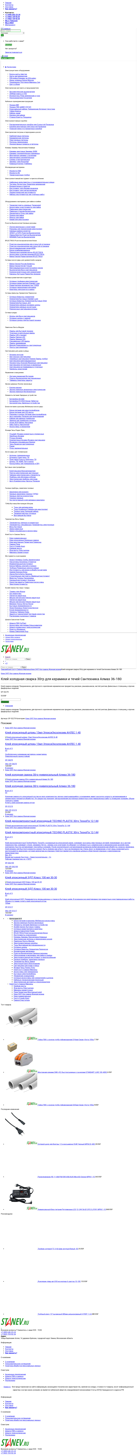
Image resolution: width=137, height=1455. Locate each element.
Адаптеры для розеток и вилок (21, 289)
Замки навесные (16, 529)
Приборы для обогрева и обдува (22, 477)
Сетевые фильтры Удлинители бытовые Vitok (28, 301)
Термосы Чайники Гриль (19, 612)
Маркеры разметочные (18, 552)
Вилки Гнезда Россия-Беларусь (22, 264)
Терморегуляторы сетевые (25, 513)
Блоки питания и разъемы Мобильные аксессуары (34, 921)
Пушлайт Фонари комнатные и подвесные (26, 434)
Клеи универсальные (18, 538)
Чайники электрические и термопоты (24, 475)
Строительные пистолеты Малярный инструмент (29, 576)
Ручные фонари (15, 438)
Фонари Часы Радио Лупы (24, 968)
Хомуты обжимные (17, 629)
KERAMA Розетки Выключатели (22, 237)
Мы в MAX (9, 23)
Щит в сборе (14, 84)
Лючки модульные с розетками (22, 227)
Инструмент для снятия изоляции (23, 190)
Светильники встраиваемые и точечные (26, 367)
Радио (11, 446)
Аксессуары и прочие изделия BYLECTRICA (26, 254)
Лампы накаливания (17, 343)
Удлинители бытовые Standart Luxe (23, 299)
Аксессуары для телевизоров (26, 972)
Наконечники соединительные (21, 158)
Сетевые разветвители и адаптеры (28, 929)
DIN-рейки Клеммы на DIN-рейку (22, 78)
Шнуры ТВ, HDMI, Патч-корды (21, 462)
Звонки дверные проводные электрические (27, 390)
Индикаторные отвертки (19, 186)
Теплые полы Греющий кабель (26, 511)
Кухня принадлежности (18, 610)
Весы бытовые (15, 527)
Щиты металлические (18, 76)
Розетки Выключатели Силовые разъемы (31, 953)
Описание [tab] (9, 706)
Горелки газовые (16, 498)
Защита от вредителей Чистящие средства (27, 614)
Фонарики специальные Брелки (22, 442)
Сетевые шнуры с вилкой (19, 318)
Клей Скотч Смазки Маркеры (19, 669)
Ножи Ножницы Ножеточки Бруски (23, 608)
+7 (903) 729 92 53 (12, 17)
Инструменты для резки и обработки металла (28, 570)
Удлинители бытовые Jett (20, 303)
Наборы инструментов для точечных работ (27, 194)
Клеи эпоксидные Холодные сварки (24, 540)
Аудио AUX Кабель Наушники (21, 423)
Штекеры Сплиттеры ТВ (19, 457)
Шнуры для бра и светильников (22, 316)
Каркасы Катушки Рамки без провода (24, 274)
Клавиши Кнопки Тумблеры (20, 164)
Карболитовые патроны (19, 136)
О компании (10, 1362)
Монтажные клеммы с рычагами (22, 155)
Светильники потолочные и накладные (25, 365)
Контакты (9, 5)
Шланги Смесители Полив (24, 931)
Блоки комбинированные (19, 250)
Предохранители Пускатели (20, 98)
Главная (8, 3)
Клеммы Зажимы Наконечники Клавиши (30, 937)
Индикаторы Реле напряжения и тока (24, 96)
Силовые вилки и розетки (19, 231)
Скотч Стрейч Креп (17, 546)
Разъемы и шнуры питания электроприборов (27, 414)
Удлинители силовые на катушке (22, 307)
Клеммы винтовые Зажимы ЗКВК (23, 151)
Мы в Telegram (11, 21)
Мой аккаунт (10, 25)
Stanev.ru (7, 1387)
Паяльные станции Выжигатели (22, 211)
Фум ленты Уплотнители (19, 550)
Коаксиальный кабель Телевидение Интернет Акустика (32, 109)
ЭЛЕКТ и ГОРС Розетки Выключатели (24, 233)
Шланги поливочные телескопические (24, 627)
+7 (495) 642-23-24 (12, 15)
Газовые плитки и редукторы (21, 496)
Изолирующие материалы (24, 951)
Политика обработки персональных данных (23, 1366)
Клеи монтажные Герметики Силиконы (25, 542)
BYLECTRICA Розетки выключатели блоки (31, 933)
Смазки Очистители (22, 1000)
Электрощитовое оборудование (27, 964)
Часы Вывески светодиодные (21, 444)
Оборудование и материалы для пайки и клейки (33, 955)
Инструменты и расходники (25, 935)
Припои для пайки (16, 215)
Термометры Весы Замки (24, 962)
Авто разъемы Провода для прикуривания (26, 416)
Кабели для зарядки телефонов (22, 418)
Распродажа (9, 641)
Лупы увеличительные (18, 448)
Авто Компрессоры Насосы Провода (24, 481)
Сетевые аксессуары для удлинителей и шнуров (33, 978)
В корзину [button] (9, 768)
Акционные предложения (15, 635)
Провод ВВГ (14, 105)
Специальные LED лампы (19, 341)
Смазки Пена (14, 544)
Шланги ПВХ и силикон (12, 637)
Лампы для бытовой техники (21, 331)
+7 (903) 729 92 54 (12, 19)
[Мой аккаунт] (5, 661)
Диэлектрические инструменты (22, 192)
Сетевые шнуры (20, 947)
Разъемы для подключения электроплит (25, 229)
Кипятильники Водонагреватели (22, 471)
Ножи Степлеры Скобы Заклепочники (24, 560)
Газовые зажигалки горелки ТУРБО (23, 494)
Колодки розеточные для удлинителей (24, 272)
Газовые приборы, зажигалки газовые (29, 959)
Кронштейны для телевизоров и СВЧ (24, 464)
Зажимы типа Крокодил (19, 162)
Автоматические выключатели (22, 92)
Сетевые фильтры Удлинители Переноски (31, 949)
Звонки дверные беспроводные (22, 392)
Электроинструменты (18, 584)
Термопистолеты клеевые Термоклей (25, 205)
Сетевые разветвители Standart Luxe (24, 283)
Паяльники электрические (20, 209)
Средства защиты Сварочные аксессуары (26, 582)
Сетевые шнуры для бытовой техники (25, 320)
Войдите (8, 45)
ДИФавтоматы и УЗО (18, 94)
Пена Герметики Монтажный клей (28, 992)
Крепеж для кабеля (17, 115)
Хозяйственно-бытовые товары (27, 927)
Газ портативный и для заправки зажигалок (27, 500)
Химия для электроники (19, 220)
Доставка (9, 7)
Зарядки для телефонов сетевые (22, 421)
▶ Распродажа (10, 67)
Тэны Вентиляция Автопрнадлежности (29, 945)
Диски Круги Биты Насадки (20, 574)
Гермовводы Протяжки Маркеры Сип (24, 82)
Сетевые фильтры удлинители (21, 297)
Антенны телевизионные (19, 455)
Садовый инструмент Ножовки (22, 580)
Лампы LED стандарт (18, 335)
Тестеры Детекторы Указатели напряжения (27, 184)
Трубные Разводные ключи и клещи (24, 568)
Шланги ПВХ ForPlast (17, 623)
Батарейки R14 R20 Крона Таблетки (23, 401)
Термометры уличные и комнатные (24, 523)
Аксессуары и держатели (19, 427)
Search (7, 657)
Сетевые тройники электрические (23, 281)
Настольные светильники (20, 357)
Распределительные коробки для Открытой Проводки (31, 125)
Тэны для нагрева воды (23, 507)
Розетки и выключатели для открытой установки (29, 244)
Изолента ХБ (14, 173)
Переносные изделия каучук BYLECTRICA (26, 252)
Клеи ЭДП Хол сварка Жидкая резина (46, 669)
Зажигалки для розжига (18, 492)
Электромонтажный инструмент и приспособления (35, 957)
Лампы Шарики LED (17, 339)
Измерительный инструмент (21, 564)
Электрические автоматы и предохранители (32, 982)
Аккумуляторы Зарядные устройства (24, 403)
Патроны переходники (18, 142)
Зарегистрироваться (13, 52)
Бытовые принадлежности (20, 606)
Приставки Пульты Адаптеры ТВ (22, 460)
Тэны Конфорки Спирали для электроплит (31, 509)
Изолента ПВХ (15, 171)
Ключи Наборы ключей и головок (22, 566)
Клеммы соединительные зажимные (24, 153)
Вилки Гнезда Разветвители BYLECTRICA (25, 256)
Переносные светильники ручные (23, 309)
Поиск (28, 659)
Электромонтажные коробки (25, 943)
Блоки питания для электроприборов (24, 410)
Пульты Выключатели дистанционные (25, 378)
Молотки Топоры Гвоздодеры (21, 578)
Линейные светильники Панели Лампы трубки (28, 359)
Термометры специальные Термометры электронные (31, 525)
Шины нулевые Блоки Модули (21, 80)
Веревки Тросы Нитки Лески (21, 604)
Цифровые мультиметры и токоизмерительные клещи (31, 182)
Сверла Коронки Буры (18, 572)
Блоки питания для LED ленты (21, 412)
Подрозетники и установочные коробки (25, 129)
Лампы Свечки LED (17, 337)
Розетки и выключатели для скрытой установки (29, 246)
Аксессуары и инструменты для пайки (25, 207)
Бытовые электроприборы (25, 974)
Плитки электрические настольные (23, 473)
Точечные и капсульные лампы (22, 333)
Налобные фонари (16, 436)
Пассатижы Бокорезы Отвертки (22, 562)
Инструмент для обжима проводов (23, 188)
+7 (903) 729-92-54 (8, 1334)
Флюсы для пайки (16, 217)
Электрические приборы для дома (23, 479)
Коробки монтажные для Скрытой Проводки (27, 127)
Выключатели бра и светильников (23, 270)
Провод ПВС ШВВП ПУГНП (20, 107)
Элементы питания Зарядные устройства (31, 925)
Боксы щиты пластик (18, 74)
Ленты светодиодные (18, 347)
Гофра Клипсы (15, 111)
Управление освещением (24, 976)
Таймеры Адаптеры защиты (20, 380)
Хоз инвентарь (15, 594)
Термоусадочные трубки (19, 175)
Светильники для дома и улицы (26, 966)
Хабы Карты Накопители (19, 425)
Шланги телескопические (13, 639)
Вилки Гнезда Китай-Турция (20, 266)
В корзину (5, 702)
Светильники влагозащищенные (22, 361)
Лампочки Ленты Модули (24, 941)
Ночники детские (16, 355)
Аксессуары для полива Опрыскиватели (25, 625)
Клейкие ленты (15, 548)
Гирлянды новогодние (18, 369)
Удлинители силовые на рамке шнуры (24, 305)
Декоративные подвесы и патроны (23, 144)
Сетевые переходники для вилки (22, 287)
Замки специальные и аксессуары (23, 531)
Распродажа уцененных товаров (22, 616)
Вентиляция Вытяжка (22, 515)
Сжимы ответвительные (19, 160)
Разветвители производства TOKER (24, 285)
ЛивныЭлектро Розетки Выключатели (25, 235)
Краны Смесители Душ (18, 631)
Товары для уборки (17, 592)
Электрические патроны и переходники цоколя (33, 939)
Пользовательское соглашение (18, 1364)
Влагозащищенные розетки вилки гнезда (26, 268)
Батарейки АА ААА (16, 399)
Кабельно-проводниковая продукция (29, 980)
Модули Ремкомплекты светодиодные (25, 345)
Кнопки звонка (15, 388)
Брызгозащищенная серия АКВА (22, 248)
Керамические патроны (19, 138)
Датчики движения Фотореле (21, 376)
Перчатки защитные (17, 596)
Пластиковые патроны (18, 140)
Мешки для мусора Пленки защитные (24, 598)
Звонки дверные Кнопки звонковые (28, 923)
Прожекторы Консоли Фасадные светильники (28, 363)
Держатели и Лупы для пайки (21, 213)
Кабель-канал (14, 113)
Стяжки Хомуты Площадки (20, 117)
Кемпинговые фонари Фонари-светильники (27, 440)
